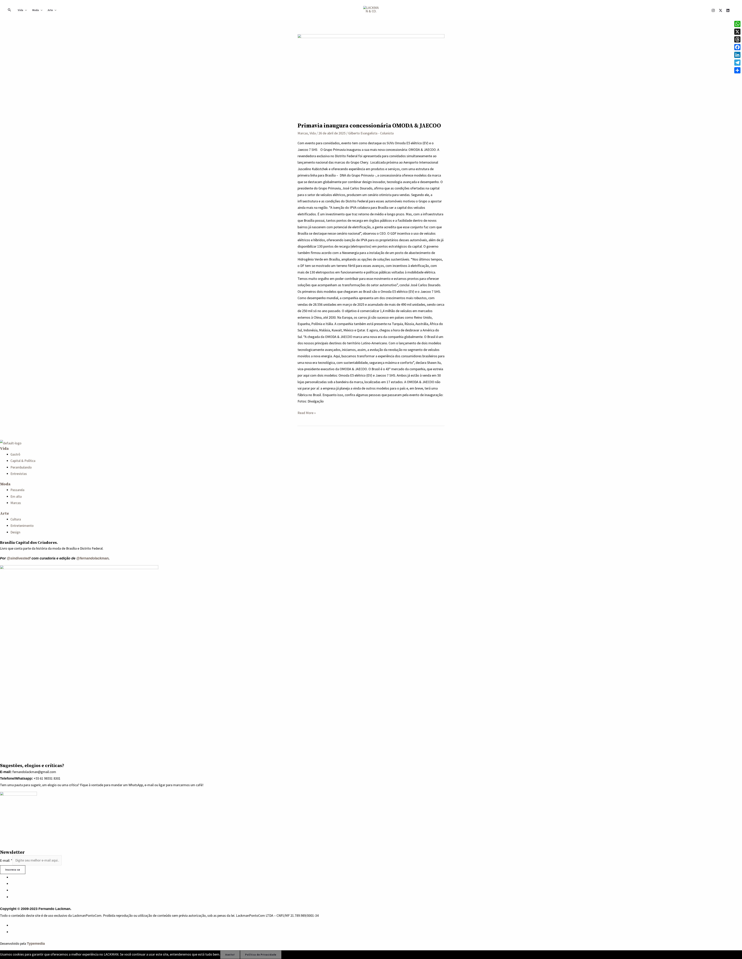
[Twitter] (11, 890)
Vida (20, 10)
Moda (35, 10)
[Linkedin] (728, 10)
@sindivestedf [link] (19, 558)
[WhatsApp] (11, 925)
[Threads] (737, 39)
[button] (9, 10)
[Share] (737, 70)
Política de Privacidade (260, 954)
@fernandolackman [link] (92, 558)
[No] (287, 955)
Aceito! (230, 954)
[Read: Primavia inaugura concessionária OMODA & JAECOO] (371, 75)
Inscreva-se (12, 869)
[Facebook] (11, 883)
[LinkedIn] (11, 897)
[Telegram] (737, 62)
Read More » (307, 412)
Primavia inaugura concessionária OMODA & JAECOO (369, 125)
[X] (720, 10)
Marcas (303, 133)
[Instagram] (713, 10)
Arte (50, 10)
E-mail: (6, 860)
